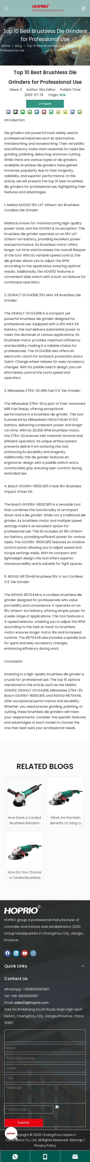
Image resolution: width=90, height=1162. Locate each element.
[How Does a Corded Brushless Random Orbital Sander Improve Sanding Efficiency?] (24, 795)
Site (62, 94)
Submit (23, 1122)
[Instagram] (33, 953)
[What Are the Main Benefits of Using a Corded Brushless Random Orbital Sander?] (65, 795)
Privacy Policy (45, 1145)
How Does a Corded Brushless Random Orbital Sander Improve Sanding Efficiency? (24, 820)
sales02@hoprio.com (31, 1002)
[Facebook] (7, 953)
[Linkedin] (16, 953)
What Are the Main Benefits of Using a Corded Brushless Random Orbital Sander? (65, 820)
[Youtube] (24, 953)
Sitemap (76, 1140)
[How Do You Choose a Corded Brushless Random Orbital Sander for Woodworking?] (24, 850)
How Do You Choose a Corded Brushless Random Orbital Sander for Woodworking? (24, 875)
